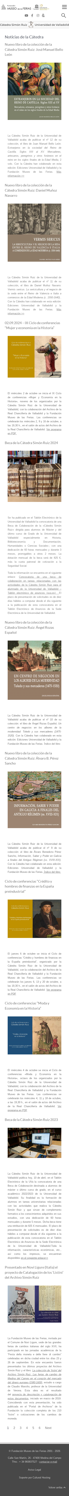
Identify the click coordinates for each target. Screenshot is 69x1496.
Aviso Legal (34, 1469)
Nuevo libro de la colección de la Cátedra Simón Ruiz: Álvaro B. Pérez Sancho (31, 758)
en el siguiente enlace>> (34, 1258)
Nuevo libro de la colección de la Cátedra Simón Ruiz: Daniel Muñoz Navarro (31, 190)
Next (48, 1428)
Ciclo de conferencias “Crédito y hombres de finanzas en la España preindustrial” (29, 886)
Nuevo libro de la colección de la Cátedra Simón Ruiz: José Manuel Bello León (34, 50)
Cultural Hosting (41, 1477)
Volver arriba (55, 1487)
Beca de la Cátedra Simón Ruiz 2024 (31, 443)
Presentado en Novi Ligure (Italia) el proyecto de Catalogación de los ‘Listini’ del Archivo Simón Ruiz (34, 1272)
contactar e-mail (48, 1461)
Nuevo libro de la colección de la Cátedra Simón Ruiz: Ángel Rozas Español (29, 627)
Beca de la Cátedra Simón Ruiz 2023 (31, 1120)
